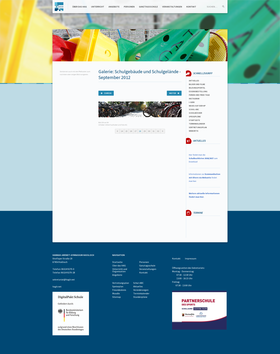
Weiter (172, 93)
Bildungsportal (197, 87)
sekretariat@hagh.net (63, 279)
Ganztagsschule (148, 6)
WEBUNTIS (193, 131)
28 (140, 131)
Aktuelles (194, 80)
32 (158, 131)
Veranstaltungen (172, 6)
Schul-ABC (138, 282)
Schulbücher (195, 113)
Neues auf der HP (197, 105)
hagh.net (57, 286)
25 (126, 131)
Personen (129, 6)
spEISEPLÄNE (195, 116)
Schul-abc (194, 109)
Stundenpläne (140, 296)
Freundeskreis (119, 289)
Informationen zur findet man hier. (204, 177)
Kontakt (191, 6)
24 (122, 131)
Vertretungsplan (198, 127)
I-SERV (192, 102)
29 (145, 131)
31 (154, 131)
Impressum (190, 258)
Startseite (194, 120)
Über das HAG (79, 6)
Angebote (113, 6)
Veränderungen (140, 289)
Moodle (116, 293)
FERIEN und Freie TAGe (199, 95)
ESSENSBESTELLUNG (198, 91)
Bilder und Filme (197, 84)
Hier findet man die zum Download (203, 158)
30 (149, 131)
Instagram (194, 98)
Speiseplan (117, 286)
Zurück (107, 93)
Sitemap (116, 296)
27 (135, 131)
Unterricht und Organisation (119, 270)
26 (131, 131)
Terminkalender (197, 123)
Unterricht (97, 6)
